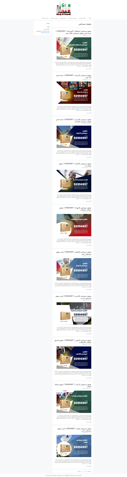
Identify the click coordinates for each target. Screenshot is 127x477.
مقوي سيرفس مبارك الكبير (72, 18)
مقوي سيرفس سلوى (45, 18)
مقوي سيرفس (88, 68)
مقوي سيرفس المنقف (54, 18)
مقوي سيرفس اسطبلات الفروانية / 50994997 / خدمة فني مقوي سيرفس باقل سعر (73, 32)
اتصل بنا (48, 26)
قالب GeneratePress (49, 475)
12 (81, 471)
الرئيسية (90, 18)
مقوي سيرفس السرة (82, 18)
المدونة (48, 27)
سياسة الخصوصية (46, 29)
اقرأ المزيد (79, 66)
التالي (78, 471)
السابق (89, 471)
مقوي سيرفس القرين (63, 18)
